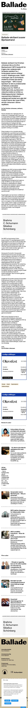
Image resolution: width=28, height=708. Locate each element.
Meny (25, 9)
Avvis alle (7, 700)
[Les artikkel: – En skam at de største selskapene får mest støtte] (14, 453)
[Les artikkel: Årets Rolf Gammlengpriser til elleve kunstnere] (14, 604)
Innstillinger (23, 707)
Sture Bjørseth (5, 655)
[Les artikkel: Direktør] (11, 366)
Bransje (3, 384)
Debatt (8, 384)
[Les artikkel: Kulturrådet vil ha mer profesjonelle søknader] (14, 434)
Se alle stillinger (8, 377)
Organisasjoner (14, 384)
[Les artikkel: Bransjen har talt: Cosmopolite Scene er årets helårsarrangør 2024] (14, 586)
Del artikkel (5, 47)
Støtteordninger (5, 386)
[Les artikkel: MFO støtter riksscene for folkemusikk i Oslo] (14, 517)
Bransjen (5, 34)
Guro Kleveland (5, 651)
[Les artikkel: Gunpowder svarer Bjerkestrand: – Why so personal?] (14, 497)
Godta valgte (14, 700)
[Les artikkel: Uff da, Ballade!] (14, 475)
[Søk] (22, 9)
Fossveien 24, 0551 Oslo (7, 660)
